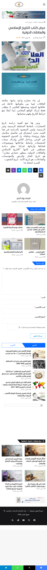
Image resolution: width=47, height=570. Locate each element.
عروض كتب (28, 22)
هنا (24, 162)
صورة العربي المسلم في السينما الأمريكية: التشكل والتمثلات (13, 461)
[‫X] (35, 170)
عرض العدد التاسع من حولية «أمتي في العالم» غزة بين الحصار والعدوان (35, 230)
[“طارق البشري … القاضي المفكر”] (34, 244)
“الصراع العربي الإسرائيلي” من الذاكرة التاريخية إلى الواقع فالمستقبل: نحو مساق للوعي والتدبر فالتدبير (16, 374)
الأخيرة (12, 345)
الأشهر (34, 345)
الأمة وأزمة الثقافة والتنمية (13, 252)
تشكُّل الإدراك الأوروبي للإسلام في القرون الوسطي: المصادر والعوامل (35, 461)
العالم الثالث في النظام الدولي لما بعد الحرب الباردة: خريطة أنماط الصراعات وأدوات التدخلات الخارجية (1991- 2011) (17, 384)
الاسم (43, 297)
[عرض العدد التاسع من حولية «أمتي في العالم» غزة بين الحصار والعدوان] (34, 219)
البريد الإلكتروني (39, 307)
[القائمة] (44, 5)
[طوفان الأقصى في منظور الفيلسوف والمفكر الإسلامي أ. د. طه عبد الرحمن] (39, 354)
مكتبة (35, 22)
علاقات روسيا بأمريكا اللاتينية (13, 227)
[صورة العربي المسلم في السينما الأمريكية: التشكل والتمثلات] (12, 450)
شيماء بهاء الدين (37, 38)
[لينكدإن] (30, 170)
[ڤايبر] (13, 170)
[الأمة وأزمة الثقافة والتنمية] (12, 244)
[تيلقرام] (19, 170)
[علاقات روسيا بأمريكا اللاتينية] (12, 219)
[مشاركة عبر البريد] (8, 170)
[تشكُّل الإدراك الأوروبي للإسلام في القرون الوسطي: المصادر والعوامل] (35, 450)
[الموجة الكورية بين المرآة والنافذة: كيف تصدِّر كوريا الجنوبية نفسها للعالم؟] (12, 476)
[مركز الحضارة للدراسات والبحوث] (23, 4)
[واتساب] (24, 170)
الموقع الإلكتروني (40, 317)
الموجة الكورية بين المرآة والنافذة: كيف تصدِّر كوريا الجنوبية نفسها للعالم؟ (13, 486)
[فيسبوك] (41, 170)
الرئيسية (41, 22)
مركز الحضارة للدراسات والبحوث (16, 511)
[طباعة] (41, 175)
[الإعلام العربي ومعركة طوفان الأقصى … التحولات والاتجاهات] (39, 396)
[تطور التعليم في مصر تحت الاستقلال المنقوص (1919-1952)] (39, 364)
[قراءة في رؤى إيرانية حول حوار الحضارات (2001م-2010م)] (35, 476)
